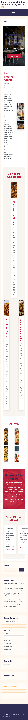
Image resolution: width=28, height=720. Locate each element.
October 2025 (7, 649)
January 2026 (7, 643)
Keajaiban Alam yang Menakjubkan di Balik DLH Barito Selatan (13, 605)
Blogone (23, 714)
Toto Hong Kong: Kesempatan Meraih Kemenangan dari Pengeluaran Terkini (13, 600)
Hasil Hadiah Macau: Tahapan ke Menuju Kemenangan (14, 584)
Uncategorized (7, 664)
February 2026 (7, 640)
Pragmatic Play (7, 695)
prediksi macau (13, 686)
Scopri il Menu (14, 56)
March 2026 (7, 637)
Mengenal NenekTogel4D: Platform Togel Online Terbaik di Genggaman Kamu (13, 595)
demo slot (6, 686)
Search (6, 566)
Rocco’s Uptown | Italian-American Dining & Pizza (13, 3)
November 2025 (8, 646)
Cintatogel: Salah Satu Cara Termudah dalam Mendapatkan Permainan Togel (13, 589)
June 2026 (6, 633)
